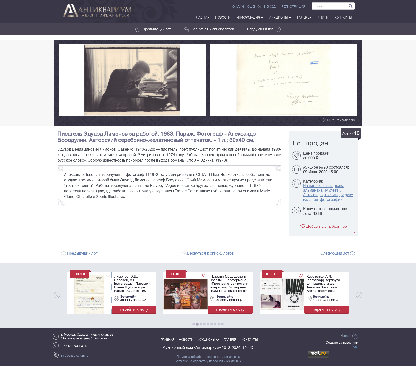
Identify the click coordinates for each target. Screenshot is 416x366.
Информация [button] (248, 17)
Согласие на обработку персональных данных (208, 361)
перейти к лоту (73, 309)
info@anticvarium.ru (74, 355)
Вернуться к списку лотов (212, 28)
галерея (304, 17)
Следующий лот (260, 28)
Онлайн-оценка (246, 6)
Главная (201, 17)
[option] (132, 80)
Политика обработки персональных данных (208, 357)
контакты (343, 17)
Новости (223, 17)
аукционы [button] (279, 17)
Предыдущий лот (157, 28)
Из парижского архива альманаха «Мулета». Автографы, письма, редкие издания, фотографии (328, 193)
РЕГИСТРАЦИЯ (293, 6)
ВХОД (271, 6)
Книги (323, 17)
